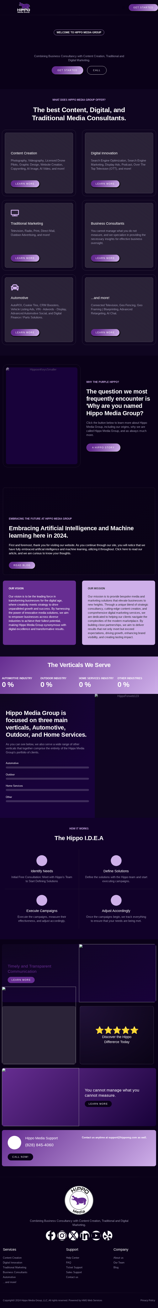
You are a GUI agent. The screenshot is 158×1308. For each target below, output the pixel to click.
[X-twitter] (73, 1235)
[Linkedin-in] (85, 1235)
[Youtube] (96, 1235)
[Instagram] (62, 1235)
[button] (123, 7)
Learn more (21, 980)
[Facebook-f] (50, 1235)
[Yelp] (107, 1235)
